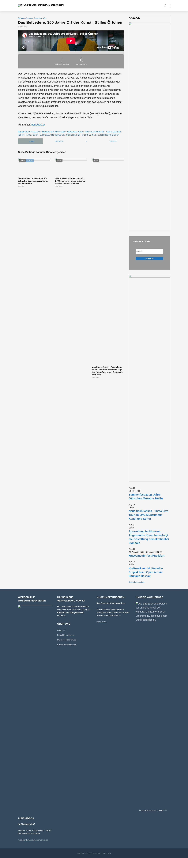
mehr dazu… (102, 622)
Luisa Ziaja (45, 135)
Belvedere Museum (25, 18)
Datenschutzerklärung (66, 640)
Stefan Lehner (89, 135)
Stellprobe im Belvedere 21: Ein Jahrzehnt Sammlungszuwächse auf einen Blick (33, 181)
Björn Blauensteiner (94, 132)
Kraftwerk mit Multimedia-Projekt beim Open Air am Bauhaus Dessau (146, 572)
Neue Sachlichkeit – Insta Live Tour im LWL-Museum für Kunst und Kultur (148, 514)
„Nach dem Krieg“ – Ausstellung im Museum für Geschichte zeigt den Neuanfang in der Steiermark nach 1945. (107, 371)
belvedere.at (38, 124)
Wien (45, 18)
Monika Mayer (57, 135)
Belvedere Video (75, 132)
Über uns (129, 5)
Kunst (35, 135)
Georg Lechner (113, 132)
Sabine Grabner (73, 135)
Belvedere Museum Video (54, 132)
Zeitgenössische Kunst (108, 135)
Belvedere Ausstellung (29, 132)
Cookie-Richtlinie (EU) (66, 644)
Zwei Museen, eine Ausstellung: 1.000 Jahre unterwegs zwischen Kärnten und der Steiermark (70, 181)
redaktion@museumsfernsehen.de (33, 840)
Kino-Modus (81, 64)
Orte (90, 5)
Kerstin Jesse (24, 135)
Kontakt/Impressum (65, 635)
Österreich (38, 18)
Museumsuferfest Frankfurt (146, 555)
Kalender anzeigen (137, 582)
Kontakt (141, 5)
